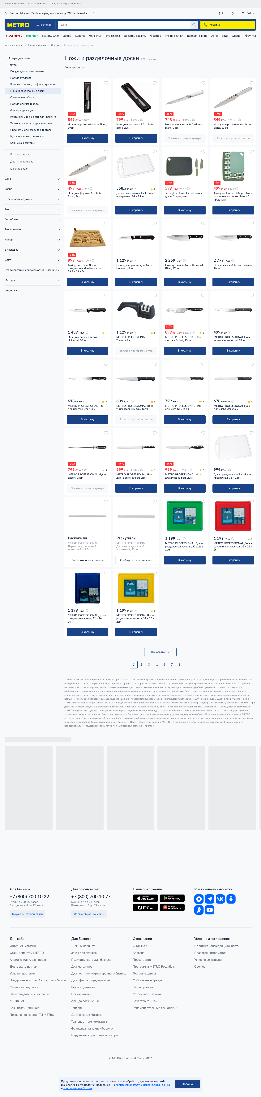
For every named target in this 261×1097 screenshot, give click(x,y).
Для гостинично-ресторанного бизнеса (98, 973)
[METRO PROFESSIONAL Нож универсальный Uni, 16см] (136, 378)
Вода (224, 35)
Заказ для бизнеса (37, 3)
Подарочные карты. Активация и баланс (38, 980)
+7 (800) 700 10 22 (29, 897)
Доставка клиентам (23, 966)
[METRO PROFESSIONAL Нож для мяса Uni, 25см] (184, 378)
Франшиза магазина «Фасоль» (92, 1028)
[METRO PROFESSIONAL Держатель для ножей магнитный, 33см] (136, 516)
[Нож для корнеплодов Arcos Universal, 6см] (136, 238)
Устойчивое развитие (147, 994)
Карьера (138, 952)
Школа (80, 35)
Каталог (46, 25)
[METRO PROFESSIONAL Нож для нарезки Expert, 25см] (136, 447)
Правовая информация (210, 952)
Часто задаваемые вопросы (29, 994)
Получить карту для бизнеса (65, 3)
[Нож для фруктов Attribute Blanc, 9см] (87, 166)
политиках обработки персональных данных (143, 1085)
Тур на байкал (174, 35)
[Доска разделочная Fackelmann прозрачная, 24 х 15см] (136, 166)
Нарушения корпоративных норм (94, 1035)
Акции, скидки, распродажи (29, 959)
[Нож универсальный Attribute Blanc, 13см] (233, 97)
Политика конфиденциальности (216, 946)
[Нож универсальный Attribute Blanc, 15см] (184, 97)
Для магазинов (81, 966)
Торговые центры (145, 973)
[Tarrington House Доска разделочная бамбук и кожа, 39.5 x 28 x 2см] (87, 238)
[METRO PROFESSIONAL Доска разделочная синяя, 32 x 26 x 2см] (87, 588)
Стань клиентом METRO (27, 952)
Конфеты (94, 35)
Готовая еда (112, 35)
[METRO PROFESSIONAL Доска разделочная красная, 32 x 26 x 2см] (233, 516)
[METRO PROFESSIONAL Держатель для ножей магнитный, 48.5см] (87, 516)
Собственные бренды (148, 980)
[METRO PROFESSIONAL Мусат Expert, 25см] (87, 447)
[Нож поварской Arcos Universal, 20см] (233, 238)
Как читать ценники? (24, 1007)
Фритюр (155, 35)
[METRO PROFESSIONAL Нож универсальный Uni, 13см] (233, 310)
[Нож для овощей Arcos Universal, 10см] (87, 310)
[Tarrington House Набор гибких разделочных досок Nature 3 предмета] (233, 166)
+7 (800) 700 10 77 (91, 897)
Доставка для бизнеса (86, 1014)
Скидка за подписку (24, 987)
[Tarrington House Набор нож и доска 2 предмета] (184, 166)
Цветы (67, 35)
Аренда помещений (85, 1001)
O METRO (140, 946)
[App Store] (145, 898)
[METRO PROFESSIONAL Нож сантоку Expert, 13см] (184, 310)
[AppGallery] (172, 907)
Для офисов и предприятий (90, 980)
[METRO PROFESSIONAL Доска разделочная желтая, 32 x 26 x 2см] (136, 588)
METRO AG (17, 1001)
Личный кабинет (83, 946)
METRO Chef (50, 35)
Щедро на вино (197, 35)
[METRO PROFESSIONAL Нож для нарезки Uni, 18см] (87, 378)
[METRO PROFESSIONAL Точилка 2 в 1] (136, 310)
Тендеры (77, 1007)
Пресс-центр (142, 959)
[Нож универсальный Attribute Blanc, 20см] (136, 97)
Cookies (199, 966)
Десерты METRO (135, 35)
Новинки (32, 35)
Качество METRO (145, 1001)
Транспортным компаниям (89, 1021)
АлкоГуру (15, 35)
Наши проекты (143, 987)
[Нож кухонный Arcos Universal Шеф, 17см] (184, 238)
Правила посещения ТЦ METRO (32, 1014)
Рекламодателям (83, 987)
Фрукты (250, 35)
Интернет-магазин (23, 946)
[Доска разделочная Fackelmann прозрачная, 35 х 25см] (233, 447)
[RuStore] (145, 907)
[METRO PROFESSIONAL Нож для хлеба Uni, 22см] (233, 378)
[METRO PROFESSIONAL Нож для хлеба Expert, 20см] (184, 447)
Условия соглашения (208, 959)
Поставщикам (81, 994)
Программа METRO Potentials (154, 966)
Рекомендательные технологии (155, 1007)
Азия (214, 35)
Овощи (237, 35)
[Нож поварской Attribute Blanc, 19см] (87, 97)
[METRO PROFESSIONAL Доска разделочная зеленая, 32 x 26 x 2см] (184, 516)
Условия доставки (14, 3)
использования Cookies (77, 1088)
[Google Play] (172, 898)
